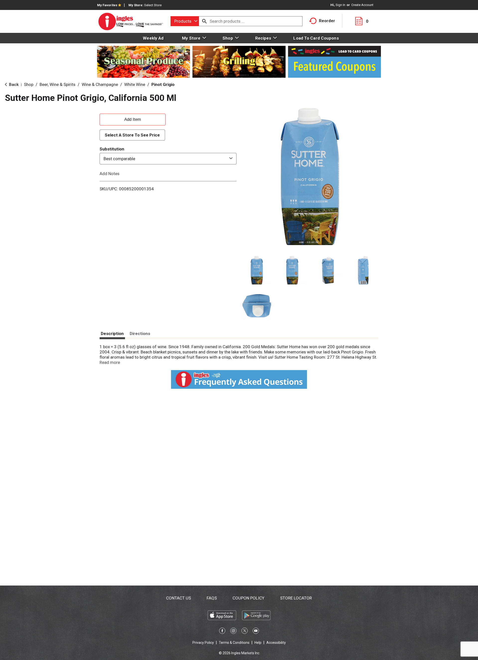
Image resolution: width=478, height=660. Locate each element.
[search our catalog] (204, 21)
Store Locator (296, 597)
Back (13, 84)
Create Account (362, 5)
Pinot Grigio (163, 84)
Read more (110, 362)
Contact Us (178, 597)
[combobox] (185, 21)
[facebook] (222, 632)
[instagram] (233, 632)
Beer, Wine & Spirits (57, 84)
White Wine (134, 84)
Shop (28, 84)
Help (257, 643)
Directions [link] (140, 333)
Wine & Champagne (100, 84)
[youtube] (256, 632)
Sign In (340, 5)
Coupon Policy (248, 597)
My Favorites (107, 5)
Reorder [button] (327, 20)
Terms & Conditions (234, 643)
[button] (256, 270)
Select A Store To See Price (132, 134)
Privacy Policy (203, 643)
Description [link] (112, 333)
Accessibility (276, 643)
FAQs (212, 597)
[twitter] (244, 632)
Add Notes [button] (110, 173)
